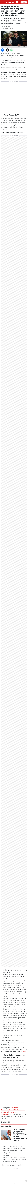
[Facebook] (3, 50)
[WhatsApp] (12, 50)
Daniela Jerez (7, 26)
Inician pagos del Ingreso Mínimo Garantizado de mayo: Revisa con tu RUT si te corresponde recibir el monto (20, 1134)
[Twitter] (7, 50)
